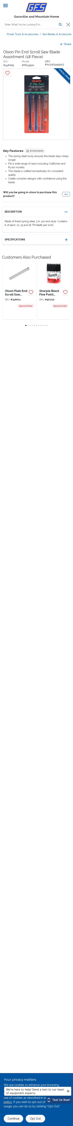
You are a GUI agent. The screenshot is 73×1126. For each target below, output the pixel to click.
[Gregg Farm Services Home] (36, 7)
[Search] (60, 24)
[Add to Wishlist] (7, 73)
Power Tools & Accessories (22, 34)
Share (67, 44)
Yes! (66, 194)
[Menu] (5, 5)
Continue (13, 1118)
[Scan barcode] (68, 25)
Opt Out (35, 1118)
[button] (36, 212)
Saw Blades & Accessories (57, 34)
